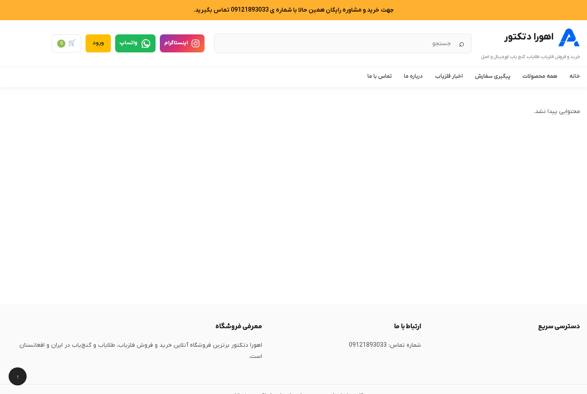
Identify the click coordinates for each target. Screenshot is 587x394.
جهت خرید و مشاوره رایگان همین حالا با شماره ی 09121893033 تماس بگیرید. (293, 10)
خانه (574, 76)
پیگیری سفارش (493, 76)
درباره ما (413, 76)
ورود (98, 43)
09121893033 (368, 345)
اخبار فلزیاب (449, 76)
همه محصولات (540, 76)
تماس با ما (379, 76)
